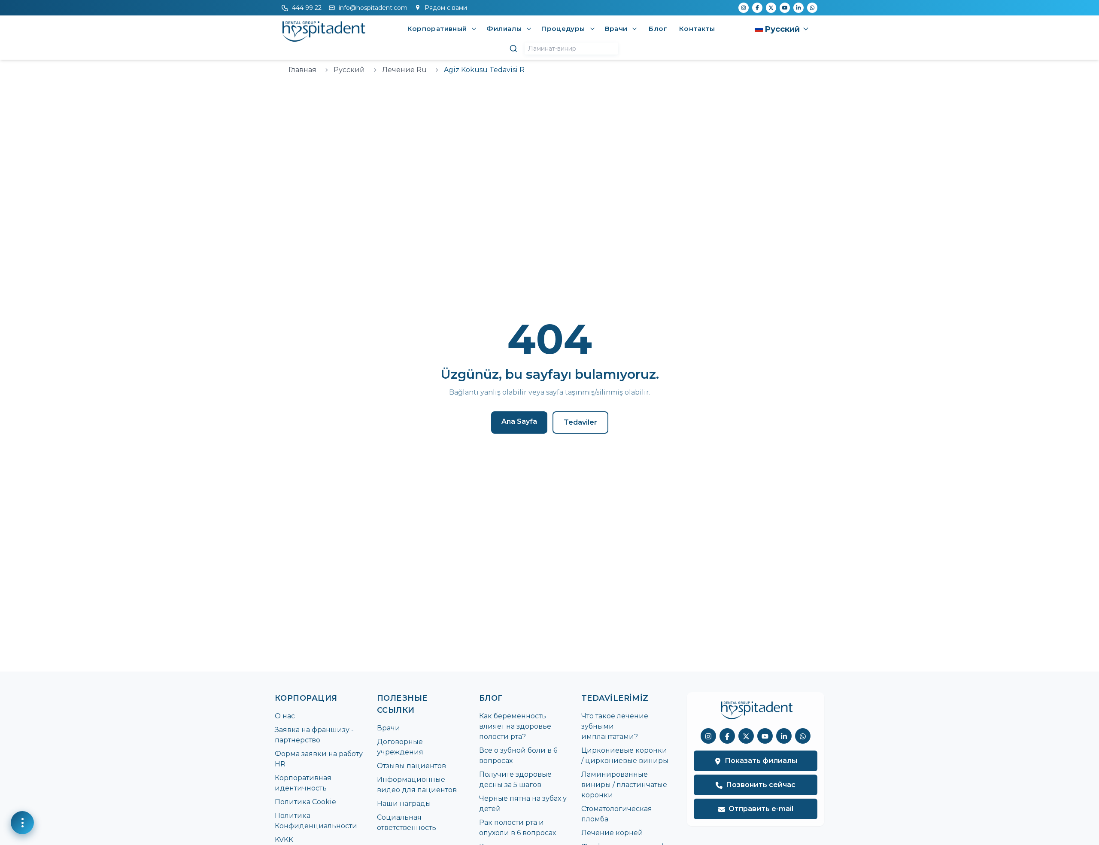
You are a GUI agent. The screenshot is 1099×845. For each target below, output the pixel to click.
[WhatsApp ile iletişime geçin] (803, 736)
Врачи (388, 728)
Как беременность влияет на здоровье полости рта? (515, 726)
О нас (285, 716)
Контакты (697, 28)
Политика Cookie (305, 802)
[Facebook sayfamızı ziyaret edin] (727, 736)
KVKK (284, 840)
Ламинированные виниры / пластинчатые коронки (624, 784)
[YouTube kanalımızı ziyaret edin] (765, 736)
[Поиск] (513, 48)
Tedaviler (580, 422)
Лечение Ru (404, 70)
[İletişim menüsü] (22, 822)
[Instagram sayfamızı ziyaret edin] (708, 736)
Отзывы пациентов (411, 766)
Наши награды (404, 803)
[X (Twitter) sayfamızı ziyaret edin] (746, 736)
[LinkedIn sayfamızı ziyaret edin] (784, 736)
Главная (302, 70)
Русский (349, 70)
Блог (658, 28)
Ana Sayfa (519, 421)
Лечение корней (612, 833)
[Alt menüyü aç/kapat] (474, 29)
